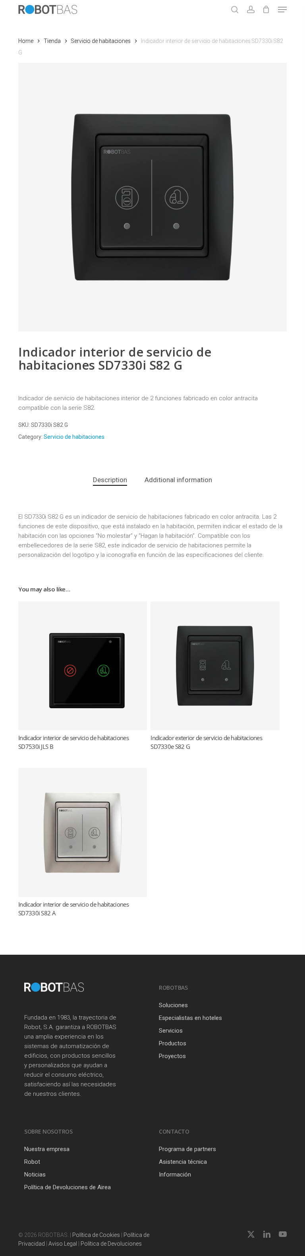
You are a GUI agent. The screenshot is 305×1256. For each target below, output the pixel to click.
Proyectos (172, 1056)
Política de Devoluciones (111, 1243)
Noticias (35, 1174)
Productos (172, 1043)
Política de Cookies (96, 1235)
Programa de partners (187, 1149)
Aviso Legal (62, 1243)
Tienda (52, 41)
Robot (32, 1161)
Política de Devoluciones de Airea (67, 1187)
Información (175, 1174)
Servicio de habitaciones (101, 41)
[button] (282, 10)
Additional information (178, 480)
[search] (234, 9)
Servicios (171, 1030)
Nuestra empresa (46, 1149)
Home (25, 41)
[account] (250, 9)
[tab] (110, 480)
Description (110, 480)
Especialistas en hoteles (190, 1017)
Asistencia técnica (183, 1161)
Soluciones (173, 1005)
